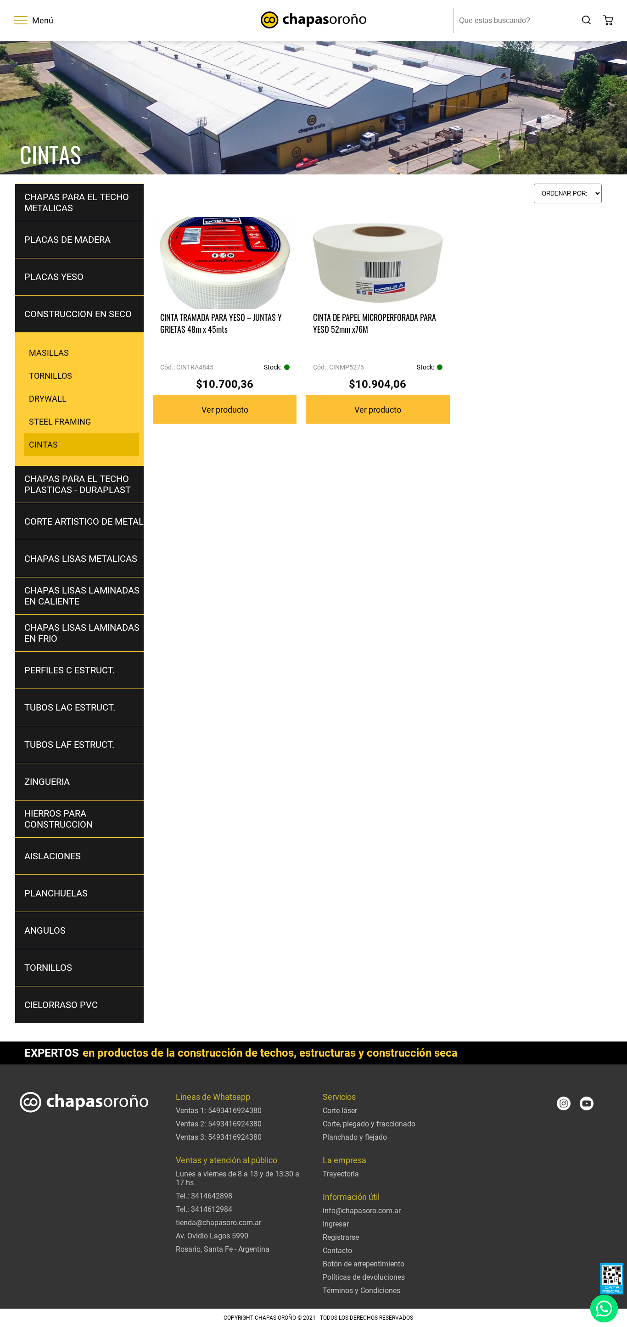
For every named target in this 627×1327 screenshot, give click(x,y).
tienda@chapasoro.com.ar (218, 1222)
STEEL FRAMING (60, 421)
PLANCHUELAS (56, 893)
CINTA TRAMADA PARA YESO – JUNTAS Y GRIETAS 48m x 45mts (221, 323)
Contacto (337, 1250)
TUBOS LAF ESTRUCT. (69, 744)
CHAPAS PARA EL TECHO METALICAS (76, 202)
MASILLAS (49, 353)
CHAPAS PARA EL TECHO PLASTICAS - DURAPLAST (77, 484)
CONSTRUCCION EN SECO (78, 313)
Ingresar (336, 1224)
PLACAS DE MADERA (67, 239)
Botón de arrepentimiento (363, 1264)
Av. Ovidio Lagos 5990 (212, 1236)
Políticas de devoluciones (364, 1277)
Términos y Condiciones (361, 1290)
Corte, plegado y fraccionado (369, 1124)
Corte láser (340, 1110)
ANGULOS (45, 930)
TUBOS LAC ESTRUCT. (69, 707)
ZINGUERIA (47, 781)
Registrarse (341, 1237)
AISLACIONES (52, 856)
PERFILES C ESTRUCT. (69, 670)
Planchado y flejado (355, 1137)
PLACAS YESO (54, 276)
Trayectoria (341, 1174)
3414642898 (211, 1196)
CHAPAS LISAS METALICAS (80, 558)
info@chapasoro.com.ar (362, 1210)
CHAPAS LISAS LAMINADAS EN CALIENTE (82, 596)
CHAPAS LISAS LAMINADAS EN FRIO (82, 633)
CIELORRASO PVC (61, 1004)
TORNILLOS (50, 376)
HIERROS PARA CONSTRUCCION (58, 819)
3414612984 (211, 1209)
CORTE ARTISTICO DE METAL (84, 521)
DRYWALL (48, 398)
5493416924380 (235, 1110)
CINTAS (43, 444)
